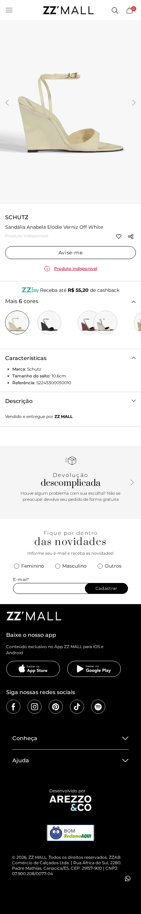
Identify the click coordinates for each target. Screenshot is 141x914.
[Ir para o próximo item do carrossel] (134, 103)
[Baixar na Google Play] (94, 669)
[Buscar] (114, 10)
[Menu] (9, 10)
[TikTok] (77, 707)
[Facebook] (13, 707)
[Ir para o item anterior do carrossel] (7, 103)
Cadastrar (106, 588)
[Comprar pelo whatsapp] (127, 878)
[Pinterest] (56, 707)
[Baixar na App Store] (33, 669)
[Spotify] (98, 707)
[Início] (68, 10)
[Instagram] (34, 707)
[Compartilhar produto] (130, 236)
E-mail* (21, 579)
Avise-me (71, 253)
